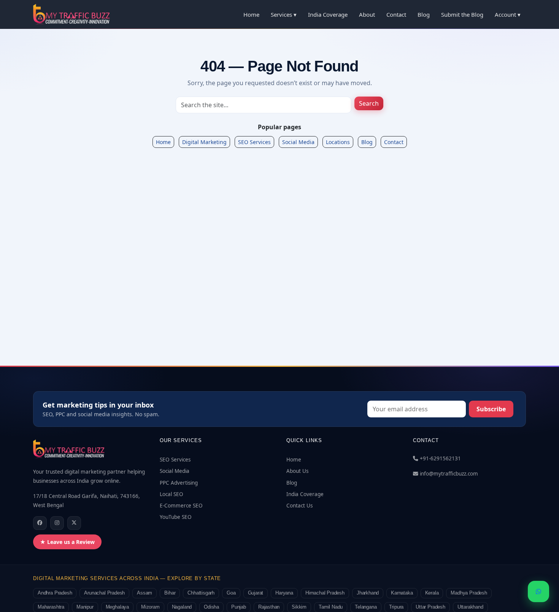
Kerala (432, 593)
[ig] (57, 523)
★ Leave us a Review (67, 541)
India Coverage (328, 14)
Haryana (284, 593)
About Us (297, 471)
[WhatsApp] (538, 591)
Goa (231, 593)
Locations (338, 142)
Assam (144, 593)
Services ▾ (284, 14)
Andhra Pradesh (55, 593)
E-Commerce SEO (181, 505)
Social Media (298, 142)
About (367, 14)
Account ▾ (508, 14)
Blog (424, 14)
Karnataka (402, 593)
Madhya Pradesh (469, 593)
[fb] (40, 523)
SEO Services (254, 142)
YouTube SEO (176, 517)
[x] (74, 523)
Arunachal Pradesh (104, 593)
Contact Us (299, 505)
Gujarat (256, 593)
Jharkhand (368, 593)
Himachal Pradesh (325, 593)
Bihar (169, 593)
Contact (396, 14)
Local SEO (171, 494)
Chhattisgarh (200, 593)
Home (251, 14)
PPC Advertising (179, 482)
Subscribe (491, 409)
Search (369, 103)
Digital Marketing (204, 142)
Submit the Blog (462, 14)
